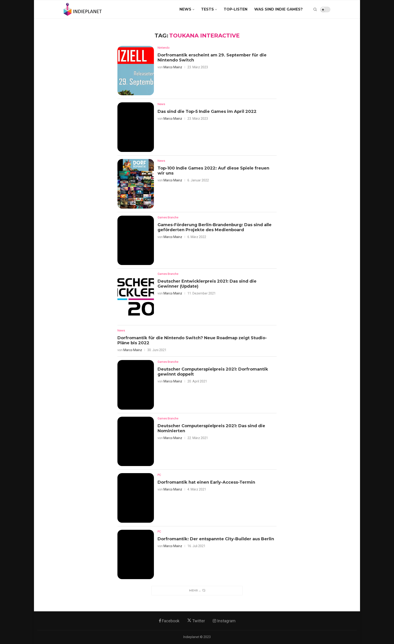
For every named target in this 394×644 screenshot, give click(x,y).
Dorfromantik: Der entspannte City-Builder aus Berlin (216, 538)
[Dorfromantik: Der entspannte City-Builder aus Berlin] (135, 554)
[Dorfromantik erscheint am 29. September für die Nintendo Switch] (135, 70)
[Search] (315, 9)
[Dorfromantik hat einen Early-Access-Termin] (135, 498)
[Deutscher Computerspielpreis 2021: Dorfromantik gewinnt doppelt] (135, 385)
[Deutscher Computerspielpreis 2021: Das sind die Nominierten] (135, 441)
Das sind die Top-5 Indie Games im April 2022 (207, 111)
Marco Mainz (172, 67)
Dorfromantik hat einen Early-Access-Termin (206, 482)
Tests (207, 9)
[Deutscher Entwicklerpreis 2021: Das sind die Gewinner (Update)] (135, 297)
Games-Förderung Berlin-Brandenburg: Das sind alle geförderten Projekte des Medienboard (215, 227)
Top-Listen (235, 9)
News (185, 9)
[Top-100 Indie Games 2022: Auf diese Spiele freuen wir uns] (135, 184)
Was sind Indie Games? (278, 9)
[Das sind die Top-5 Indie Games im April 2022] (135, 127)
